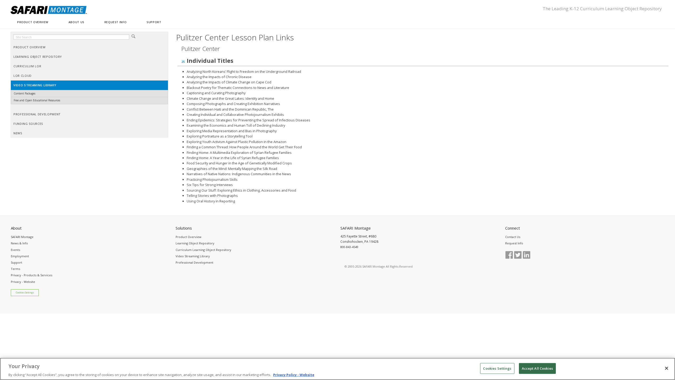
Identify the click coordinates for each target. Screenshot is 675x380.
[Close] (666, 368)
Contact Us (512, 237)
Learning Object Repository (195, 243)
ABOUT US (76, 22)
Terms (15, 269)
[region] (337, 369)
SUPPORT (154, 22)
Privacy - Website (23, 282)
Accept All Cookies (537, 368)
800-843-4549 (349, 247)
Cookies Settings (25, 292)
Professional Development (194, 262)
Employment (20, 256)
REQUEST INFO (115, 22)
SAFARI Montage (22, 237)
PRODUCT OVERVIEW (33, 22)
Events (15, 250)
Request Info (514, 243)
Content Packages (24, 93)
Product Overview (188, 237)
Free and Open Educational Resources (37, 100)
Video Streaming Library (193, 256)
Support (16, 262)
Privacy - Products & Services (31, 275)
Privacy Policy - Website (293, 374)
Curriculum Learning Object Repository (203, 250)
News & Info (19, 243)
